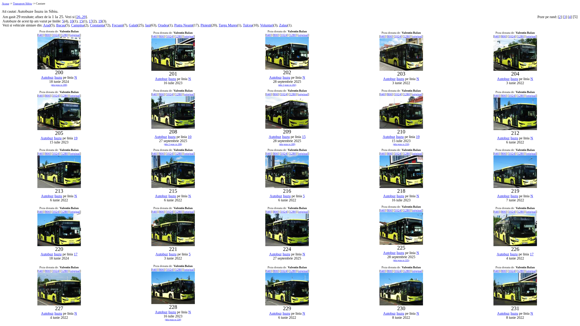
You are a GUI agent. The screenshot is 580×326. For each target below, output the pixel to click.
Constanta (97, 25)
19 (100, 21)
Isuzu (58, 77)
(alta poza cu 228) (173, 319)
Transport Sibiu (22, 3)
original (75, 35)
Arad (46, 25)
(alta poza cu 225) (401, 260)
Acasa (5, 3)
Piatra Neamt (183, 25)
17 (90, 21)
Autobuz (47, 77)
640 (40, 35)
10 (71, 21)
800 (47, 35)
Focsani (117, 25)
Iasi (147, 25)
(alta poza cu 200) (59, 85)
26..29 (81, 17)
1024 (56, 35)
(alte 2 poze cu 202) (287, 85)
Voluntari (266, 25)
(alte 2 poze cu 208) (173, 144)
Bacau (60, 25)
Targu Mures (228, 25)
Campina (77, 25)
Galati (133, 25)
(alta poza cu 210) (401, 144)
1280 (64, 35)
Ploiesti (206, 25)
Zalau (283, 25)
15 (81, 21)
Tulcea (247, 25)
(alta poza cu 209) (287, 144)
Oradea (163, 25)
